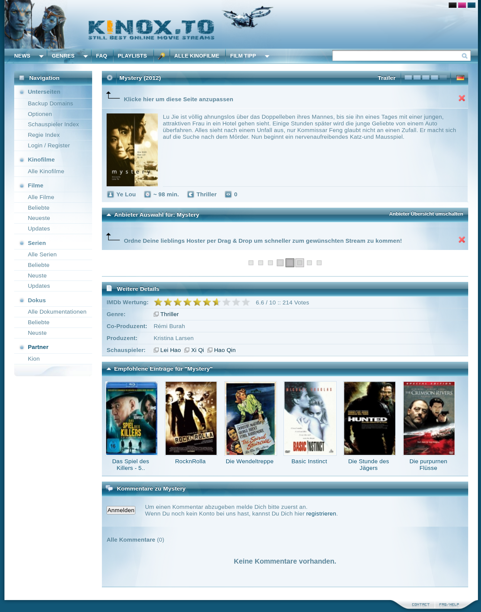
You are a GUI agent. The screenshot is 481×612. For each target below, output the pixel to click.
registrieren (321, 513)
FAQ (101, 56)
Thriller (169, 314)
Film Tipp (243, 56)
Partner (38, 347)
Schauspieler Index (53, 124)
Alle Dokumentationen (57, 311)
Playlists (132, 56)
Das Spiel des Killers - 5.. (130, 464)
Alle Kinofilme (196, 56)
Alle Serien (42, 254)
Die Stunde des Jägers (368, 464)
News (22, 56)
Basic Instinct (309, 461)
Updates (39, 228)
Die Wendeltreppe (250, 461)
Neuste (37, 275)
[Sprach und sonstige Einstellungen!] (162, 56)
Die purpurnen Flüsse (428, 464)
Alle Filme (41, 197)
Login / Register (49, 145)
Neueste (39, 218)
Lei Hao (170, 350)
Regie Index (44, 135)
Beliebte (39, 207)
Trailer (387, 78)
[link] (241, 24)
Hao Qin (225, 350)
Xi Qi (197, 350)
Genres (63, 56)
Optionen (40, 114)
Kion (34, 358)
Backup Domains (50, 103)
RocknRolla (190, 461)
